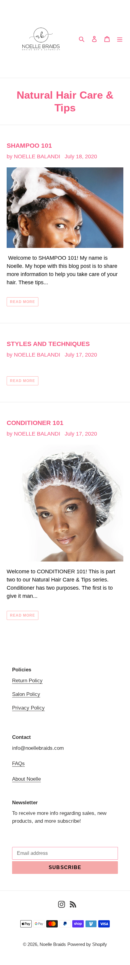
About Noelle (26, 779)
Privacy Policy (28, 708)
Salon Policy (26, 694)
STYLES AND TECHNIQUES (48, 343)
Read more (22, 302)
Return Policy (27, 680)
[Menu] (119, 39)
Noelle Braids (53, 944)
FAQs (18, 763)
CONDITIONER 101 (35, 422)
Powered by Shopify (87, 944)
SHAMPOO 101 (29, 145)
